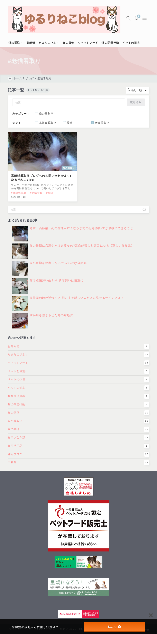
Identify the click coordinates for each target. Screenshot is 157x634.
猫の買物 (78, 429)
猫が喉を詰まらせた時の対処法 (51, 315)
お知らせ (77, 346)
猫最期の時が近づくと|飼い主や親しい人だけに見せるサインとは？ (77, 297)
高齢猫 (78, 462)
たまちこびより (78, 354)
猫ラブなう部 (78, 437)
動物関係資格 (77, 395)
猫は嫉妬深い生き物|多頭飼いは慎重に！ (58, 280)
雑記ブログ (78, 454)
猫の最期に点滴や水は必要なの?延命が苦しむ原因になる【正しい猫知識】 (82, 245)
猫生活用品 (77, 445)
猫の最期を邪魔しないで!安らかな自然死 (58, 263)
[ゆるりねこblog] (64, 19)
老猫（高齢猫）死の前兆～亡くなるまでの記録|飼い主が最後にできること (81, 228)
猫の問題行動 (77, 404)
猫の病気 (78, 412)
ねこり (112, 626)
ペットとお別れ (77, 371)
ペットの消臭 (77, 387)
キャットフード (78, 362)
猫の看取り (78, 420)
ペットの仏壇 (77, 379)
